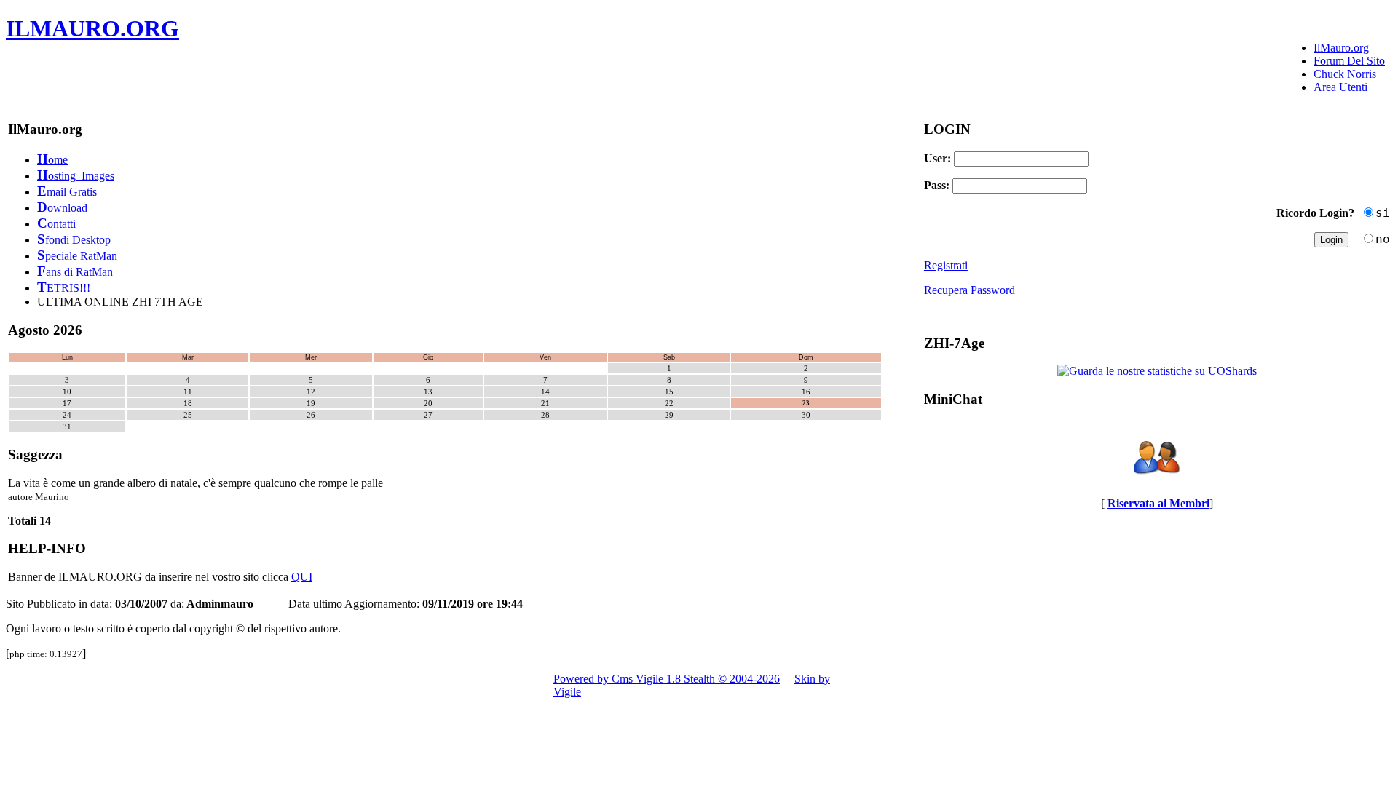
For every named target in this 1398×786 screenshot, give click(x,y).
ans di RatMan (75, 272)
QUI (301, 577)
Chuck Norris (1345, 74)
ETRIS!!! (63, 288)
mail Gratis (67, 192)
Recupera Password (969, 290)
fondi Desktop (74, 240)
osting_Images (75, 176)
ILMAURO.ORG (92, 28)
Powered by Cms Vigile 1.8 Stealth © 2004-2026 (666, 678)
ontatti (56, 224)
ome (52, 160)
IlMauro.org (1341, 47)
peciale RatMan (77, 256)
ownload (62, 208)
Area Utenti (1340, 87)
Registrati (946, 265)
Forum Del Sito (1349, 61)
